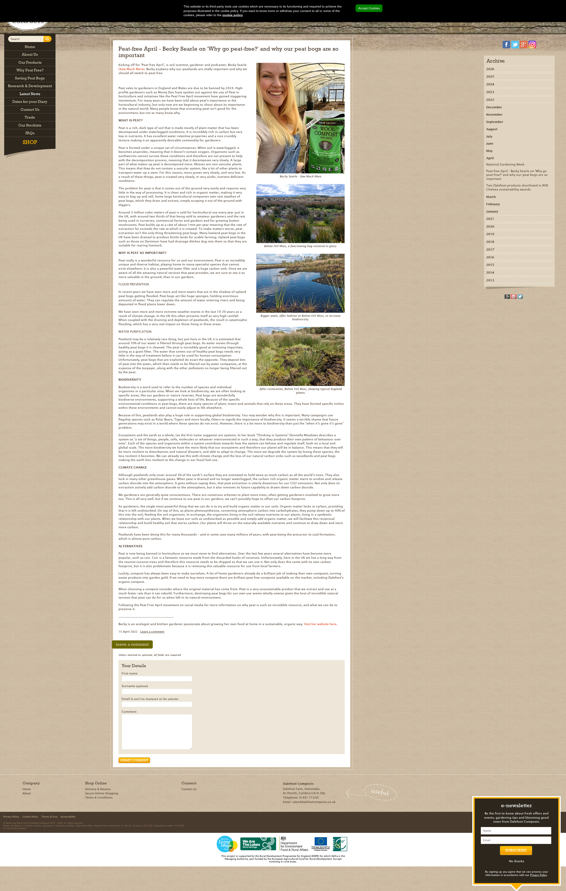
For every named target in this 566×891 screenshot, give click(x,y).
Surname (135, 686)
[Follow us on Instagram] (532, 44)
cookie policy (232, 15)
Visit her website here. (320, 624)
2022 (490, 100)
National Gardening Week (505, 164)
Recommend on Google (507, 296)
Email (150, 699)
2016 (490, 257)
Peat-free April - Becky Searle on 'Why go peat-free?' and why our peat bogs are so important (517, 175)
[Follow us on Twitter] (515, 44)
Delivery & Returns (98, 789)
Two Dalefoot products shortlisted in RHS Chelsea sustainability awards (517, 187)
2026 (490, 69)
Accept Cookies (369, 8)
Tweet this (520, 296)
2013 (490, 280)
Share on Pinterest (513, 296)
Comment (129, 711)
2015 (490, 265)
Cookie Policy (30, 816)
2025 (490, 76)
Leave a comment (152, 631)
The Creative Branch (16, 828)
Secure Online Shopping (101, 793)
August (491, 129)
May (489, 151)
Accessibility (68, 816)
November (494, 114)
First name (130, 673)
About (27, 793)
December (494, 107)
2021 (490, 219)
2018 (490, 242)
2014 (490, 272)
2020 (490, 226)
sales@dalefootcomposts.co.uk (314, 802)
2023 (490, 92)
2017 (490, 249)
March (491, 197)
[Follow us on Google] (524, 44)
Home (27, 789)
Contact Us (189, 789)
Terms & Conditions (99, 797)
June (489, 143)
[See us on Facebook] (506, 44)
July (489, 136)
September (494, 122)
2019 (490, 234)
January (492, 211)
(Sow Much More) (132, 69)
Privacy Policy (538, 875)
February (493, 204)
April (490, 158)
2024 (490, 84)
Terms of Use (49, 816)
